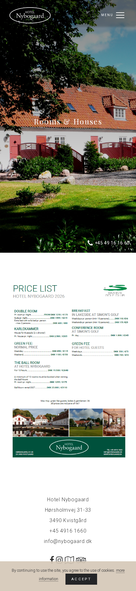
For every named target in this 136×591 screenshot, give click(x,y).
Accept (81, 579)
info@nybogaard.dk (68, 541)
